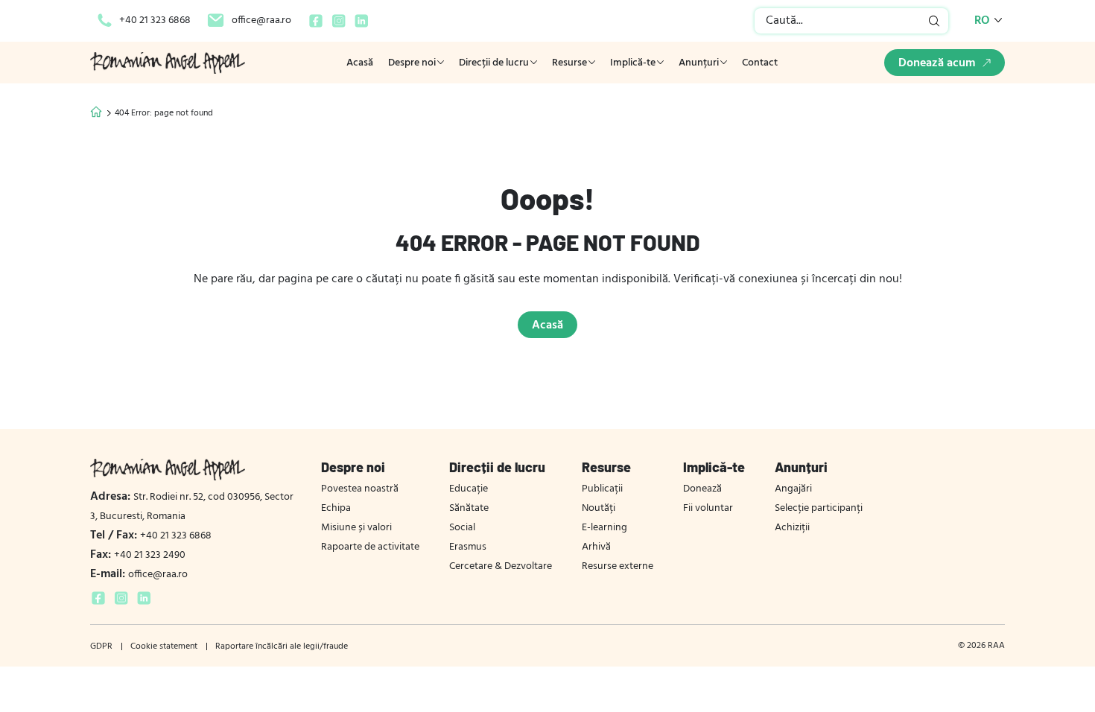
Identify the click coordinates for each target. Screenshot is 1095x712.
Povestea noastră (360, 489)
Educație (468, 489)
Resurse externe (617, 566)
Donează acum (936, 63)
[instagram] (338, 26)
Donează (702, 489)
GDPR (101, 646)
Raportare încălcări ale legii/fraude (281, 646)
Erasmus (467, 547)
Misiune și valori (356, 527)
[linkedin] (361, 26)
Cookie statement (163, 646)
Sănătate (469, 508)
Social (462, 527)
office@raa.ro (261, 21)
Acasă (359, 62)
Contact (760, 62)
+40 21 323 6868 (155, 21)
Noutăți (598, 508)
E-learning (604, 527)
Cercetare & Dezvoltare (500, 566)
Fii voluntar (708, 508)
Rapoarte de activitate (370, 547)
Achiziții (792, 527)
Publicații (602, 489)
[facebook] (316, 26)
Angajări (793, 489)
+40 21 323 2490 (137, 555)
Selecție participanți (819, 508)
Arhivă (596, 547)
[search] (934, 21)
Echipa (336, 508)
